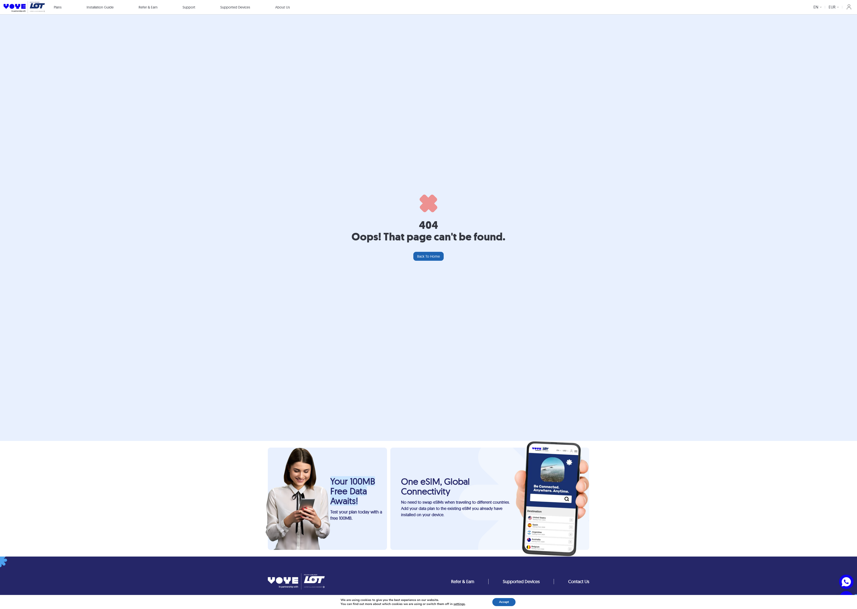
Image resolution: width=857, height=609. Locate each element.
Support (189, 7)
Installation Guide (100, 7)
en (815, 7)
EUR (832, 7)
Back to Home (428, 256)
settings (459, 604)
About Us (282, 7)
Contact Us (578, 581)
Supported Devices (235, 7)
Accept (504, 602)
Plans (58, 7)
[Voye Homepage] (24, 7)
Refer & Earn (148, 7)
